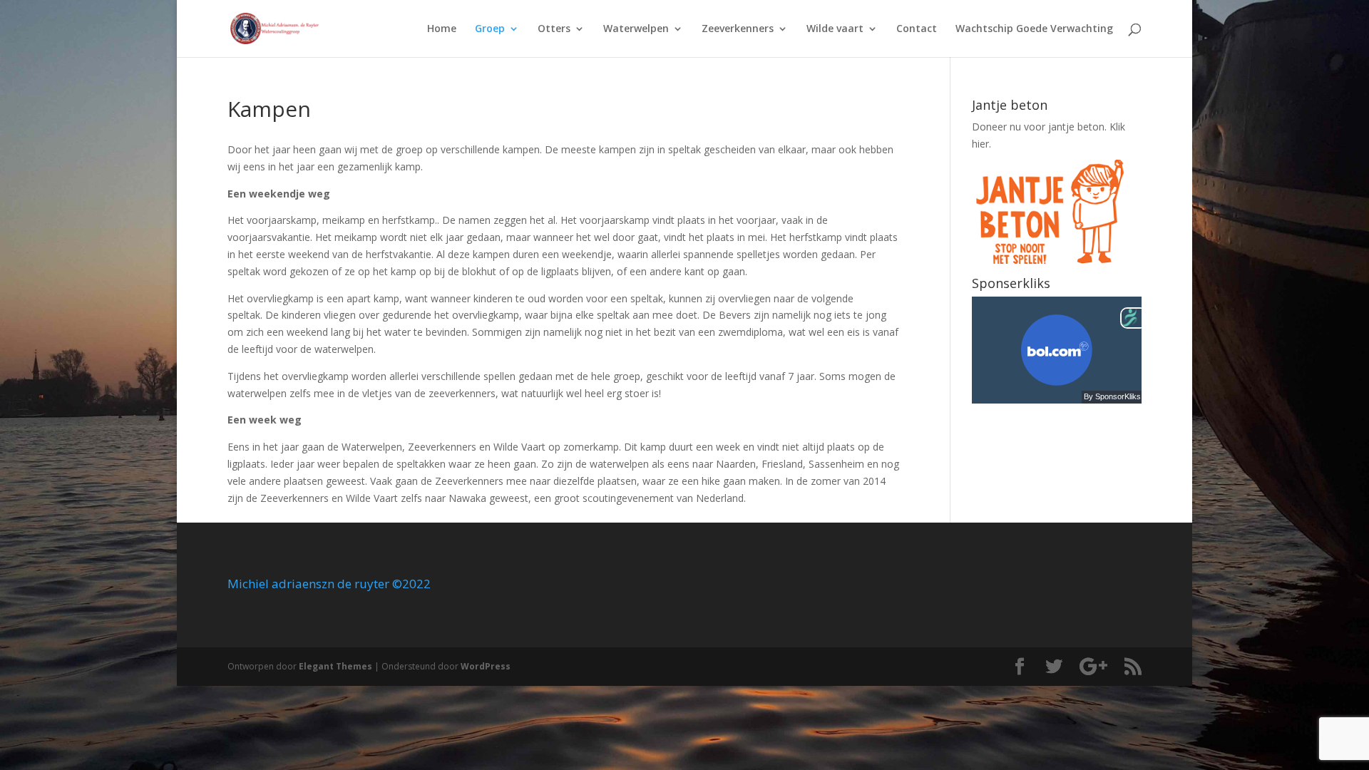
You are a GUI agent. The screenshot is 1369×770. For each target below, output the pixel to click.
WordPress (486, 666)
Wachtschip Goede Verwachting (1034, 29)
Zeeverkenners (738, 29)
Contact (916, 29)
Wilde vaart (834, 29)
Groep (490, 29)
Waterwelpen (636, 29)
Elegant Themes (335, 666)
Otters (554, 29)
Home (441, 29)
